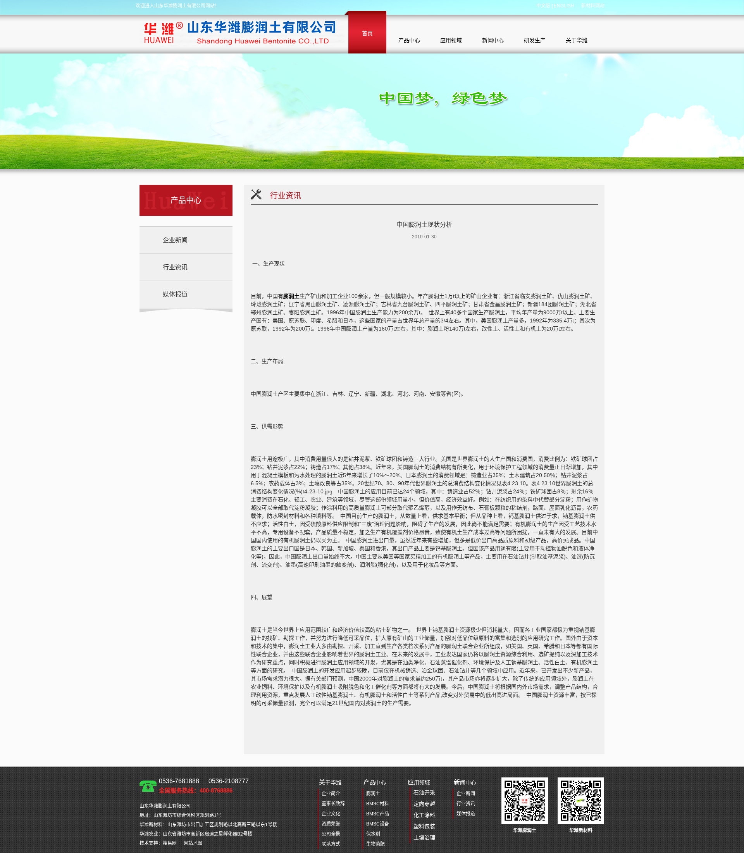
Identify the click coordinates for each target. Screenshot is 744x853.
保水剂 (373, 834)
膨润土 (291, 296)
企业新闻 (175, 240)
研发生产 (535, 40)
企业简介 (331, 793)
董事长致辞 (333, 803)
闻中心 (465, 782)
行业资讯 (175, 267)
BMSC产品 (377, 814)
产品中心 (409, 40)
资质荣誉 (331, 824)
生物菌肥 (375, 844)
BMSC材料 (377, 803)
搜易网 (170, 843)
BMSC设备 (377, 824)
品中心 (374, 782)
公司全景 (331, 834)
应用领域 (451, 40)
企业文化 (331, 814)
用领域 (421, 810)
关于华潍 (576, 40)
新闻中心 (493, 40)
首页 (367, 33)
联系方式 (331, 844)
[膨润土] (242, 32)
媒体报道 (175, 294)
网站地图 (193, 843)
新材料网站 (592, 6)
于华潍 (330, 782)
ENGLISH (564, 6)
